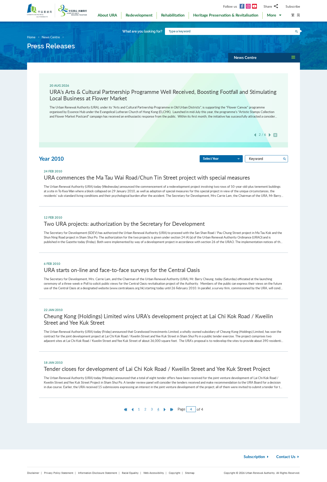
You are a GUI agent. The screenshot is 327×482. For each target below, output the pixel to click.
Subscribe (293, 6)
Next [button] (270, 135)
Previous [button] (255, 135)
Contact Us (286, 457)
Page (181, 409)
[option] (163, 101)
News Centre (51, 37)
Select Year (211, 158)
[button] (274, 16)
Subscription (255, 457)
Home (31, 37)
